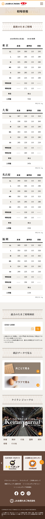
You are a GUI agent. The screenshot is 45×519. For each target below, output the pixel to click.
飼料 (40, 439)
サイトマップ (24, 480)
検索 (38, 329)
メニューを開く (41, 3)
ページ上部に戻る (42, 462)
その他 (14, 443)
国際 (31, 439)
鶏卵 (13, 439)
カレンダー (32, 329)
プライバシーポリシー (11, 480)
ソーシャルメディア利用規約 (22, 487)
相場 (5, 443)
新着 (5, 439)
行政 (22, 439)
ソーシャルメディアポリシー (31, 484)
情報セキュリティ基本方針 (13, 484)
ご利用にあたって (35, 480)
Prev (1, 463)
